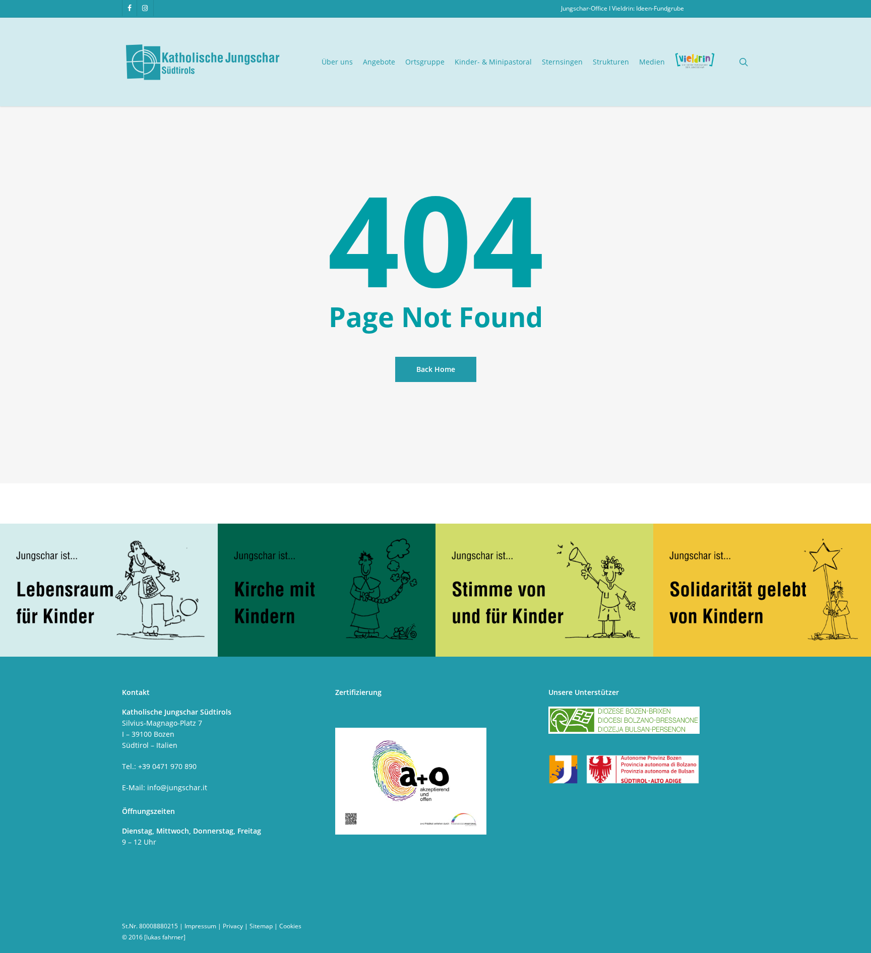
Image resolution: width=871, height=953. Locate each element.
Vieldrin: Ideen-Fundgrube (648, 8)
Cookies (290, 926)
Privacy (233, 926)
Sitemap (261, 926)
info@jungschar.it (177, 787)
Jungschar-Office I (586, 8)
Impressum (200, 926)
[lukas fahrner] (164, 937)
